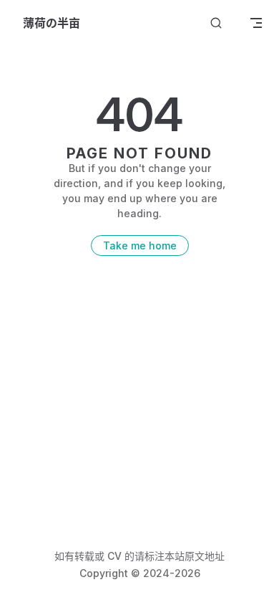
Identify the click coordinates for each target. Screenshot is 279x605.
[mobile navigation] (256, 23)
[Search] (216, 23)
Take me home (140, 245)
